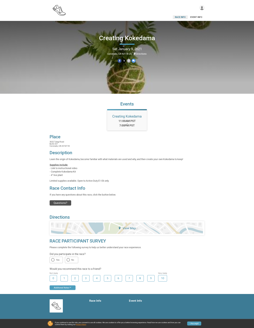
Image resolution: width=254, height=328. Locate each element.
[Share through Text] (133, 61)
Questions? (60, 203)
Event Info (196, 17)
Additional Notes (61, 287)
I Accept (194, 323)
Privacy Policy (81, 324)
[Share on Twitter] (124, 61)
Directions (141, 54)
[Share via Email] (129, 61)
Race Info (180, 17)
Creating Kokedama (127, 38)
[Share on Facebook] (119, 61)
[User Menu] (201, 7)
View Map (129, 228)
